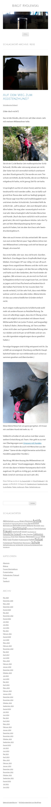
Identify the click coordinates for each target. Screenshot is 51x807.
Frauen (7, 531)
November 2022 (8, 616)
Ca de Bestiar (7, 487)
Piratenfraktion (8, 572)
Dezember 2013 (8, 733)
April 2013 (6, 757)
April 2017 (6, 655)
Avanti (26, 523)
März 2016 (6, 661)
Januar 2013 (7, 766)
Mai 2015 (6, 682)
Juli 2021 (6, 625)
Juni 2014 (6, 715)
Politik (31, 539)
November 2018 (8, 649)
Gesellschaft (16, 531)
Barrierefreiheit (33, 523)
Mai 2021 (6, 631)
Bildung (29, 525)
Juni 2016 (6, 658)
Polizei (39, 539)
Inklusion (38, 534)
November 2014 (8, 700)
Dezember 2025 (8, 601)
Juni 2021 (6, 628)
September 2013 (8, 742)
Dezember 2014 (8, 697)
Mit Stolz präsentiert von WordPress (30, 802)
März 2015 (6, 688)
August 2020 (7, 637)
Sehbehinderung (34, 487)
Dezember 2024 (8, 607)
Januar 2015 (7, 694)
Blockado (37, 525)
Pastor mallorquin (18, 487)
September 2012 (8, 778)
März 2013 (6, 760)
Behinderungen (19, 525)
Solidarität (19, 545)
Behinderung (8, 525)
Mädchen (22, 536)
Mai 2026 (6, 598)
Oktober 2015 (7, 673)
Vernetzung (6, 547)
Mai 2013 (6, 754)
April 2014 (6, 721)
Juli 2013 (6, 748)
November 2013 (8, 736)
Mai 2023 (6, 613)
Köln (16, 536)
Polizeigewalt (8, 543)
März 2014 (6, 724)
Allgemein (6, 563)
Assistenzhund (32, 484)
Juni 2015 (6, 679)
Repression (27, 543)
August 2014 (7, 709)
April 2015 (6, 685)
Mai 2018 (6, 652)
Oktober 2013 (7, 739)
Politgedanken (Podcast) (11, 575)
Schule (35, 542)
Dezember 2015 (8, 670)
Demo (42, 525)
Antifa (37, 520)
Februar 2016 (7, 664)
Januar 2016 (7, 667)
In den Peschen (27, 534)
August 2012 (7, 781)
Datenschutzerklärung (10, 802)
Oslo (9, 539)
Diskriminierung (7, 529)
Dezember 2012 (8, 769)
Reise (26, 487)
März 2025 (6, 604)
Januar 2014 (7, 730)
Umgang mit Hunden (32, 443)
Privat (5, 578)
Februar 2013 (7, 763)
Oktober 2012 (7, 775)
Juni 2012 (6, 787)
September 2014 (8, 706)
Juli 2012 (6, 784)
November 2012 (8, 772)
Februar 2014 (7, 727)
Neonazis (30, 536)
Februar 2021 (7, 634)
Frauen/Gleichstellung (10, 569)
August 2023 (7, 610)
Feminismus (40, 528)
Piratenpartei (23, 540)
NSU (5, 539)
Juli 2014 (6, 712)
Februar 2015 (7, 691)
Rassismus (17, 542)
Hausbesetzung (31, 532)
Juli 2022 (6, 622)
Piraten (15, 539)
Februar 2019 (7, 646)
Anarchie (16, 521)
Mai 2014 (6, 718)
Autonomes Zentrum (18, 523)
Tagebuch (6, 581)
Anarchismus (25, 521)
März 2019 (6, 643)
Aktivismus (8, 521)
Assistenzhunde (42, 484)
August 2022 (7, 619)
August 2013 (7, 745)
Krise (13, 536)
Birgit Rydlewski (25, 6)
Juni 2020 (6, 640)
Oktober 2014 (7, 703)
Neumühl (37, 537)
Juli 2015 (6, 676)
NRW (43, 536)
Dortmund (19, 528)
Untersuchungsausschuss (33, 545)
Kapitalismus (7, 537)
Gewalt (24, 531)
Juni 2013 (6, 751)
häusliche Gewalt (12, 534)
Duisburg (30, 528)
